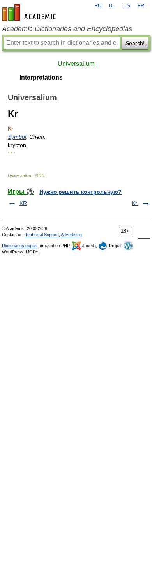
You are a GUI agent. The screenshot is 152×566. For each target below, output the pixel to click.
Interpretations (41, 77)
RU (97, 6)
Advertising (71, 234)
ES (126, 6)
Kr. (135, 203)
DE (112, 6)
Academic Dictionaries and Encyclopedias (67, 29)
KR (23, 203)
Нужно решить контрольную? (80, 192)
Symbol (17, 137)
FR (141, 6)
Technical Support (42, 234)
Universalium (76, 63)
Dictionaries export (19, 245)
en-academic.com (30, 12)
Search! (135, 43)
